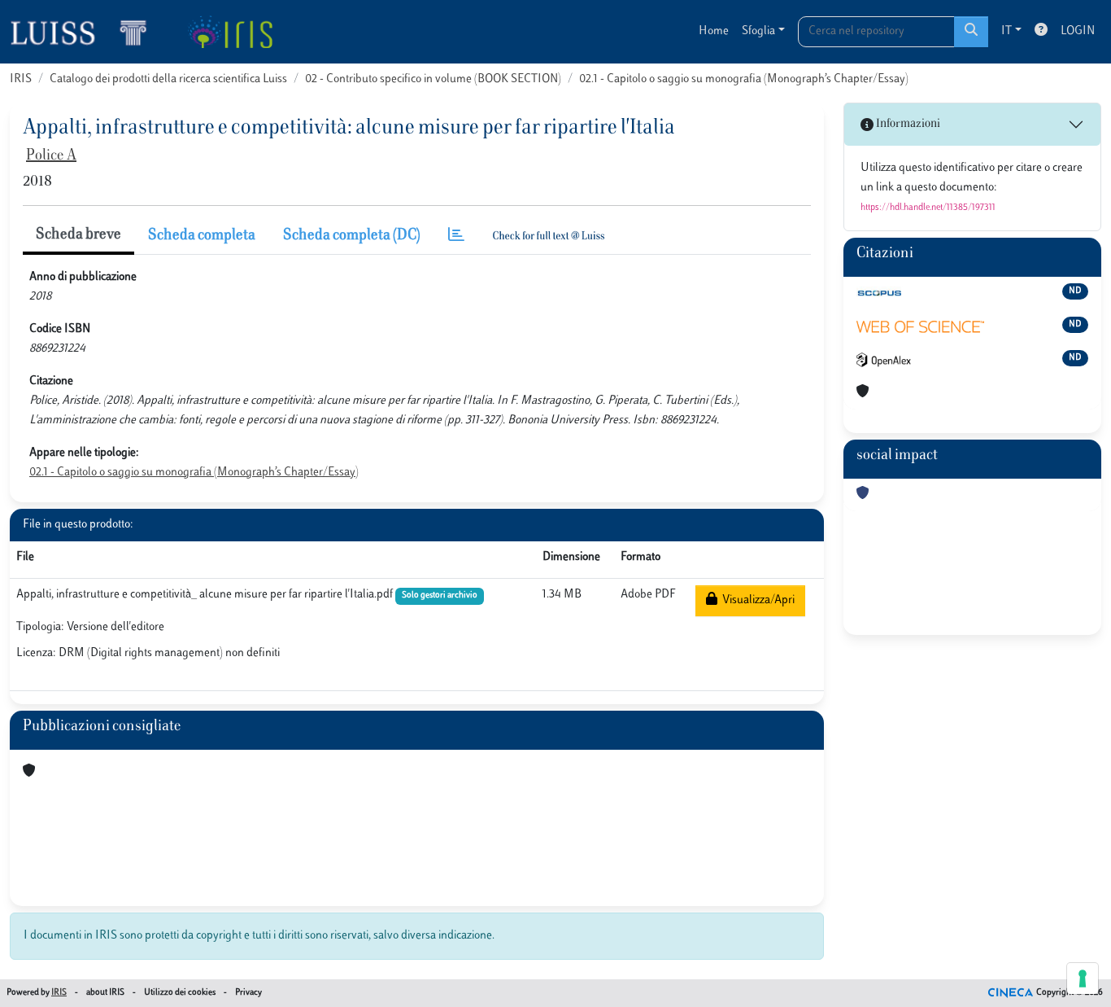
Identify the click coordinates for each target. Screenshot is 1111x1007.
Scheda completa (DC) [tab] (351, 236)
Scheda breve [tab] (78, 235)
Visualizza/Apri (756, 600)
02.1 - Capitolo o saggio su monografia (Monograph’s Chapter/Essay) (743, 79)
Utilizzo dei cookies (180, 992)
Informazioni (907, 124)
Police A (51, 156)
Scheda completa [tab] (201, 236)
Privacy (248, 992)
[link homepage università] (229, 31)
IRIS (21, 79)
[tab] (456, 236)
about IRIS (105, 992)
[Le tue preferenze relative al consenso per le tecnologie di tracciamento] (1082, 978)
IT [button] (1006, 31)
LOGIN (1078, 31)
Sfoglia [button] (758, 31)
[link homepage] (85, 31)
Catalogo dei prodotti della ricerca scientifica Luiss (168, 79)
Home (714, 31)
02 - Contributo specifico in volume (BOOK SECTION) (433, 79)
